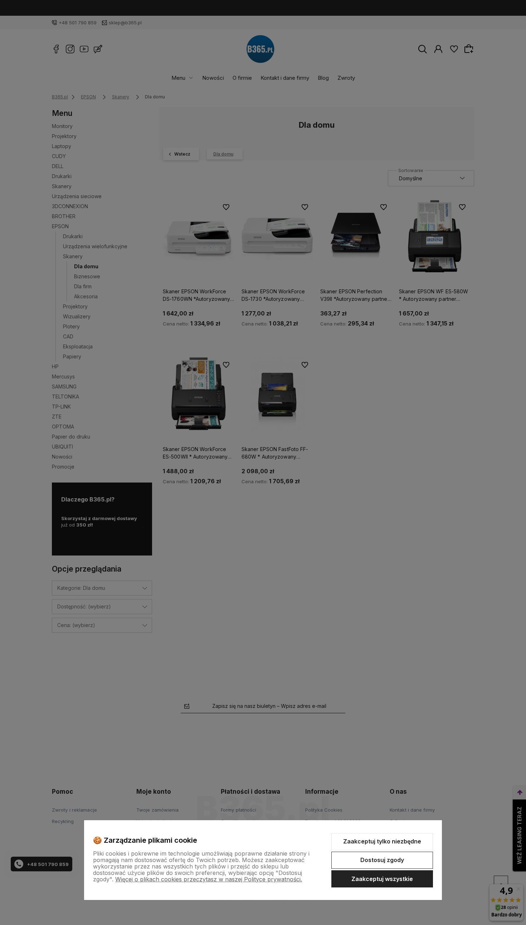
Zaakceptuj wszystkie (382, 878)
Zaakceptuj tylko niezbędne (382, 841)
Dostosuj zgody (382, 859)
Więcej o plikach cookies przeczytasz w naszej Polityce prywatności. (208, 879)
